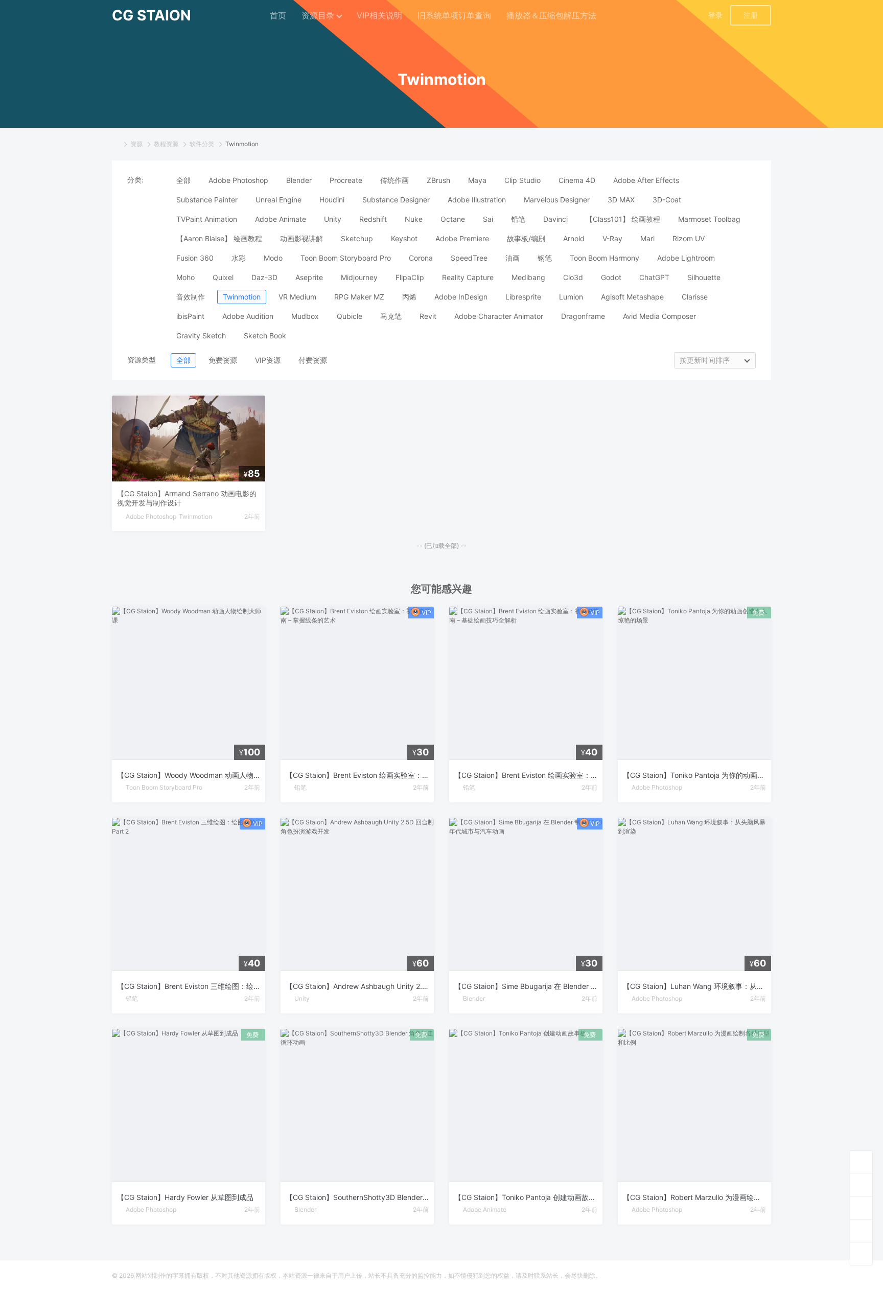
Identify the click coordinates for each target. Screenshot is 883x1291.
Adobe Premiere (462, 238)
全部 (183, 180)
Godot (611, 277)
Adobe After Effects (646, 180)
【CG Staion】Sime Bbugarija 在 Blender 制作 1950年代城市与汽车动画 (525, 986)
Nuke (414, 219)
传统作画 (394, 180)
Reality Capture (468, 277)
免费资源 (222, 360)
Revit (428, 316)
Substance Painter (207, 199)
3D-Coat (667, 199)
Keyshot (404, 238)
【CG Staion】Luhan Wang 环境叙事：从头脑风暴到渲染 (694, 986)
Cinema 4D (577, 180)
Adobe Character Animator (498, 316)
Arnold (574, 238)
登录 (715, 15)
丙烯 (409, 296)
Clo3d (573, 277)
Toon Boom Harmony (604, 257)
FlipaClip (410, 277)
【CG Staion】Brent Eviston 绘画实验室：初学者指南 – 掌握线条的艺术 (357, 775)
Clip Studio (522, 180)
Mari (647, 238)
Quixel (223, 277)
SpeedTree (469, 257)
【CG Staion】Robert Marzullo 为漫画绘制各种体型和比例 (694, 1197)
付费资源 (312, 360)
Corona (421, 257)
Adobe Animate (280, 219)
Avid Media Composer (659, 316)
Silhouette (704, 277)
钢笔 (545, 257)
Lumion (571, 296)
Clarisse (695, 296)
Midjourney (359, 277)
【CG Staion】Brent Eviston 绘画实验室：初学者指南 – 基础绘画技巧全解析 (525, 775)
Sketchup (357, 238)
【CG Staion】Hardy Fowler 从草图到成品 (185, 1197)
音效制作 (190, 296)
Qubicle (349, 316)
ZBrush (438, 180)
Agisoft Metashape (632, 296)
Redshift (373, 219)
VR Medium (297, 296)
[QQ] (861, 1207)
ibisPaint (190, 316)
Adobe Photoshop (238, 180)
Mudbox (305, 316)
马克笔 (391, 316)
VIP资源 (268, 360)
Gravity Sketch (201, 335)
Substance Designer (396, 199)
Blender (299, 180)
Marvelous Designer (557, 199)
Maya (477, 180)
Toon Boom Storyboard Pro (345, 257)
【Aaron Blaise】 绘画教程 (219, 238)
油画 (512, 257)
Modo (273, 257)
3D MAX (621, 199)
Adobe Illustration (477, 199)
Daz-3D (264, 277)
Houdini (331, 199)
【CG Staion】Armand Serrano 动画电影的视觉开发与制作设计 (187, 498)
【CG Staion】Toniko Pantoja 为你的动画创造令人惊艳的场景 (694, 775)
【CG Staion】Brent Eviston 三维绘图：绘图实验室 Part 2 (188, 986)
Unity (332, 219)
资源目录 (317, 15)
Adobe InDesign (460, 296)
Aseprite (309, 277)
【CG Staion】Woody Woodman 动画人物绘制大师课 (188, 775)
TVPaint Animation (206, 219)
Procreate (346, 180)
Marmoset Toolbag (709, 219)
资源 (136, 144)
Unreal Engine (278, 199)
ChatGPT (654, 277)
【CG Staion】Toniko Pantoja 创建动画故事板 (525, 1197)
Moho (185, 277)
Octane (452, 219)
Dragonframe (583, 316)
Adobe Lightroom (686, 257)
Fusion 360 (195, 257)
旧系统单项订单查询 (454, 15)
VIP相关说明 (379, 15)
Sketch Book (265, 335)
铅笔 (518, 219)
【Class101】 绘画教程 (623, 219)
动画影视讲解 (301, 238)
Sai (488, 219)
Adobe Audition (247, 316)
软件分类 (202, 144)
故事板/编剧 (526, 238)
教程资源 (166, 144)
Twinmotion (242, 296)
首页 (278, 15)
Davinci (555, 219)
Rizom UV (688, 238)
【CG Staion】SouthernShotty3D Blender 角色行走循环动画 (357, 1197)
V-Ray (612, 238)
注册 (750, 15)
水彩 (238, 257)
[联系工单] (861, 1230)
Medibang (528, 277)
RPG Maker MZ (359, 296)
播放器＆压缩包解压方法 (551, 15)
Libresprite (523, 296)
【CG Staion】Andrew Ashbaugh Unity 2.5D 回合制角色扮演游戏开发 (357, 986)
